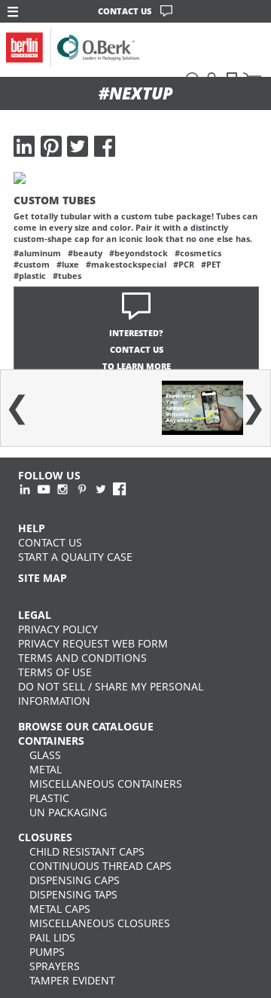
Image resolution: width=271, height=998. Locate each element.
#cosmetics (198, 253)
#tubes (67, 275)
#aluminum (37, 253)
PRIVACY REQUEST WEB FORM (93, 643)
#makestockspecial (126, 264)
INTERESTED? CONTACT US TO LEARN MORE (136, 349)
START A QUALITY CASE (75, 557)
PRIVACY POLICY (58, 629)
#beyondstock (138, 253)
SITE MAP (42, 578)
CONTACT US (124, 11)
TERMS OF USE (55, 672)
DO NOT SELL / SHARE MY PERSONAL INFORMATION (110, 693)
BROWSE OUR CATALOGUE (86, 726)
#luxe (67, 264)
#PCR (183, 264)
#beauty (85, 253)
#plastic (30, 275)
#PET (211, 264)
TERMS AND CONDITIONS (82, 658)
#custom (32, 264)
